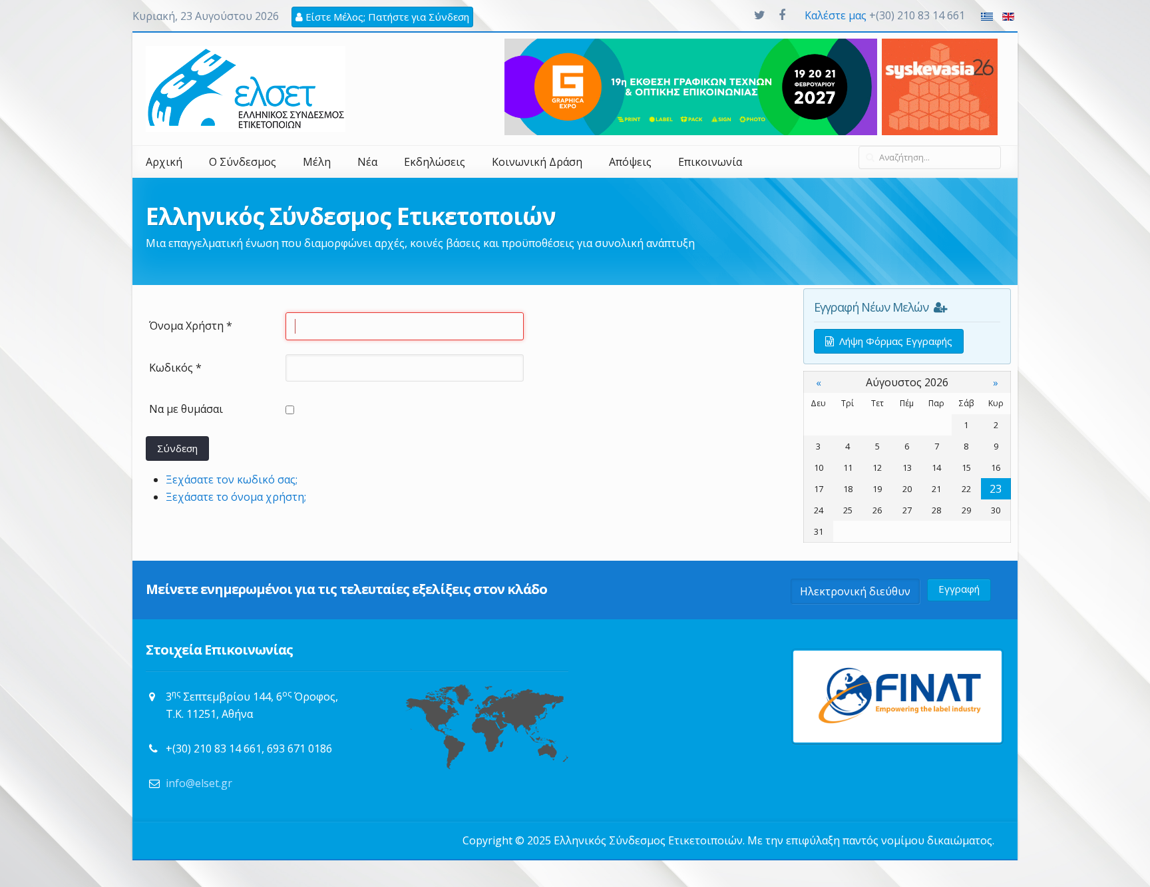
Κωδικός (175, 367)
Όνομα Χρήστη (190, 325)
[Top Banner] (940, 86)
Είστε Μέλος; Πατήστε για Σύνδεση (386, 16)
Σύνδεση (177, 448)
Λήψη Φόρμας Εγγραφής (893, 341)
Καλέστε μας (835, 15)
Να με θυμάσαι (186, 409)
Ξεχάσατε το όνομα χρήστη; (236, 496)
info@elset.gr (199, 783)
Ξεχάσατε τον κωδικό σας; (231, 479)
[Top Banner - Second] (690, 86)
